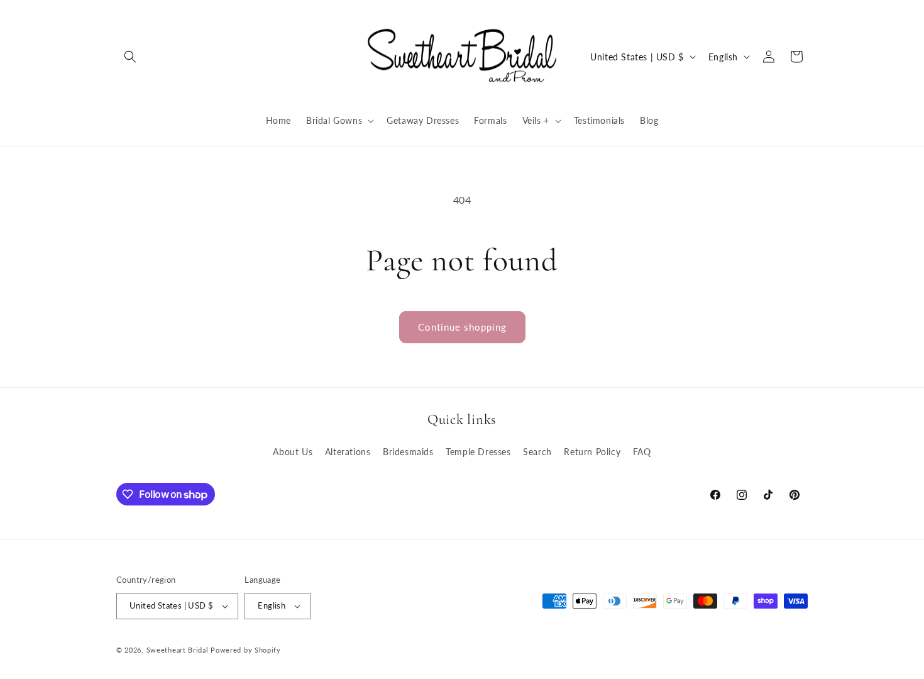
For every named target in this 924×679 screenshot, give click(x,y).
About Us (292, 451)
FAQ (642, 451)
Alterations (348, 451)
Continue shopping (462, 327)
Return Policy (592, 451)
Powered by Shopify (246, 650)
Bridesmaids (408, 451)
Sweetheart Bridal (177, 650)
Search (537, 451)
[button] (130, 56)
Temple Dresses (478, 451)
